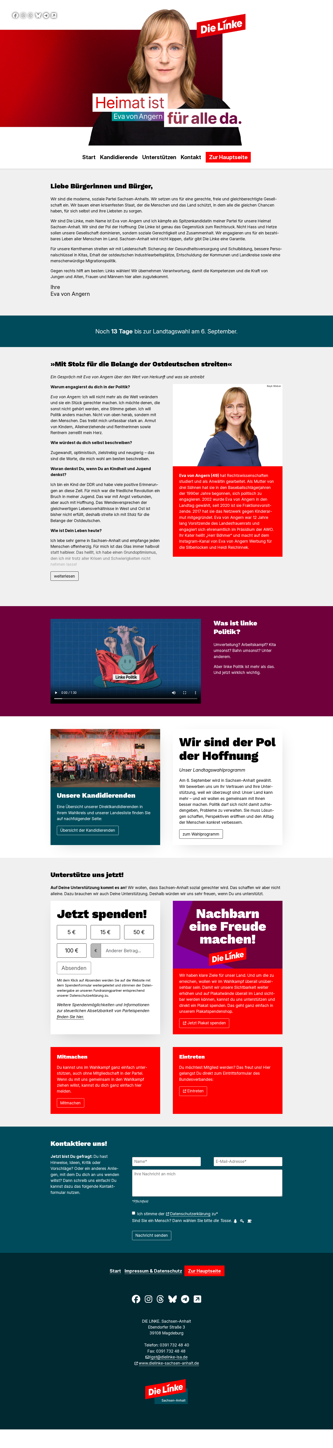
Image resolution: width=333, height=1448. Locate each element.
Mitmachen (70, 1103)
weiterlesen (64, 576)
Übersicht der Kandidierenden (87, 830)
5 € (72, 932)
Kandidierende (119, 157)
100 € (71, 950)
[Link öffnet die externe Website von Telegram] (46, 15)
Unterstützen (159, 157)
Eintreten (195, 1090)
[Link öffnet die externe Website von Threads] (30, 15)
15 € (105, 932)
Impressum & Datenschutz (153, 1271)
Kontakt (191, 157)
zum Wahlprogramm (201, 834)
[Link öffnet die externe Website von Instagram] (23, 15)
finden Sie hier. (70, 1016)
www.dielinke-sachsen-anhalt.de (169, 1363)
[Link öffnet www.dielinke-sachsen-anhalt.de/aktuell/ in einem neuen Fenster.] (53, 15)
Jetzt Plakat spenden (206, 1022)
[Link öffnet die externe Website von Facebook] (15, 15)
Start (89, 157)
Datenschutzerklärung (190, 1213)
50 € (139, 932)
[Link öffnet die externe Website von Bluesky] (38, 15)
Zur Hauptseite (228, 157)
